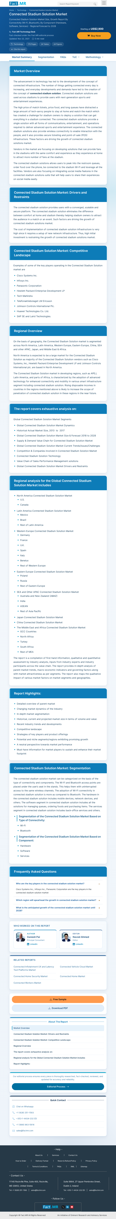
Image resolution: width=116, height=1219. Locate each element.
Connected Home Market (72, 976)
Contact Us (72, 1155)
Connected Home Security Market (31, 976)
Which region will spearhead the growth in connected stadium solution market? (56, 900)
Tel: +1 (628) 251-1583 (18, 1190)
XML (72, 1166)
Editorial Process (56, 1086)
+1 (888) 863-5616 (25, 1124)
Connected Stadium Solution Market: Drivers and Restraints (41, 1034)
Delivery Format (42, 1161)
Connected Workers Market (27, 982)
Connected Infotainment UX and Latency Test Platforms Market (34, 968)
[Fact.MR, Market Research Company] (17, 3)
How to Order (21, 1161)
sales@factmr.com (24, 1130)
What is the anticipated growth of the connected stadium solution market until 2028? (55, 909)
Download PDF (60, 1008)
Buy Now (96, 35)
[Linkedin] (67, 1206)
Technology (21, 10)
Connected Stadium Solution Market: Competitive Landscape (42, 1040)
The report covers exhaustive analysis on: (33, 1052)
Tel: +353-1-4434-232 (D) (74, 1190)
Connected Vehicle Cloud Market (76, 966)
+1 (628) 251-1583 (25, 1112)
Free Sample (59, 999)
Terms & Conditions (40, 1166)
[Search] (95, 4)
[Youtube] (71, 1206)
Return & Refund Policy (67, 1161)
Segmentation (46, 57)
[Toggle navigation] (104, 3)
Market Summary (22, 57)
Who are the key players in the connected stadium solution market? (50, 883)
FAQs (63, 57)
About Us (38, 1155)
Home (11, 10)
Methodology (93, 57)
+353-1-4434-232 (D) (26, 1118)
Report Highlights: (22, 1063)
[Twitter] (63, 1206)
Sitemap (84, 1166)
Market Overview (22, 1028)
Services (55, 1155)
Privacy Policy (91, 1161)
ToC (74, 57)
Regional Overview (22, 1046)
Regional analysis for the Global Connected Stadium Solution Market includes (49, 1058)
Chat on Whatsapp (25, 1106)
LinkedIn (33, 944)
